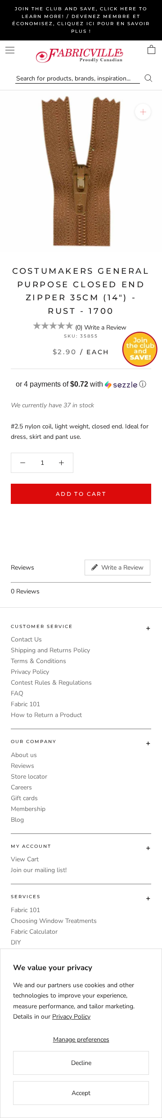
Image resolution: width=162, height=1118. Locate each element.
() (78, 327)
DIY (16, 942)
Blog (17, 819)
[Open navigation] (9, 50)
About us (24, 755)
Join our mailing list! (39, 870)
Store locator (29, 776)
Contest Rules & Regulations (51, 682)
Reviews (22, 766)
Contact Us (26, 639)
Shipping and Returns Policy (50, 650)
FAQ (17, 693)
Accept (81, 1093)
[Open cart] (151, 49)
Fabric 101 (25, 704)
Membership (28, 809)
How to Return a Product (46, 715)
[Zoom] (143, 112)
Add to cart (81, 493)
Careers (21, 787)
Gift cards (24, 798)
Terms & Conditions (38, 661)
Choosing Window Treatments (54, 921)
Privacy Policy (30, 672)
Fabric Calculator (34, 931)
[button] (81, 384)
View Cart (25, 859)
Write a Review (105, 327)
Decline (81, 1063)
